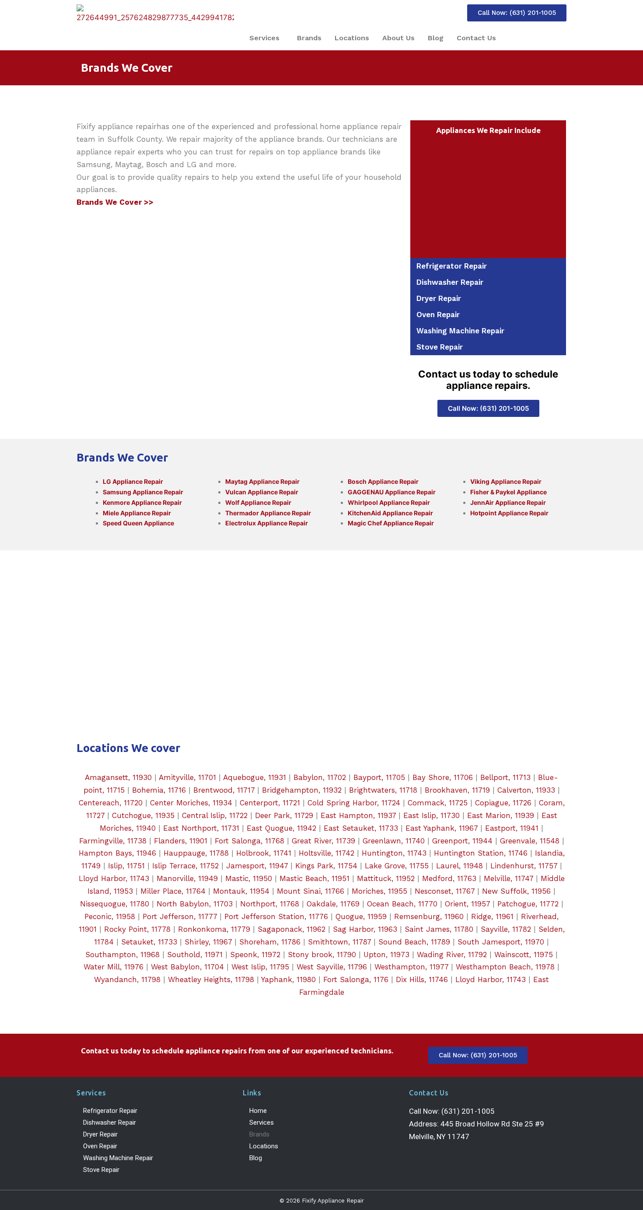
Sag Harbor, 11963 (365, 929)
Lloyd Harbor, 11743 (114, 878)
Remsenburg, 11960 (429, 916)
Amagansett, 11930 (118, 777)
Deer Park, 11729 (284, 815)
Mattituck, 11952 (386, 878)
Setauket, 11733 (149, 941)
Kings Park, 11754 (326, 865)
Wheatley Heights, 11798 (211, 979)
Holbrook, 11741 (263, 853)
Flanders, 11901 (180, 840)
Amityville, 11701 (187, 777)
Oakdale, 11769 (333, 903)
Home (258, 1111)
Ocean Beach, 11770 (402, 903)
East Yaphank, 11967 (441, 828)
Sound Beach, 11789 (414, 941)
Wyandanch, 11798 (127, 979)
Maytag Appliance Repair (262, 481)
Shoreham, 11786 (270, 941)
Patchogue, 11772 (528, 903)
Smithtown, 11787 (339, 941)
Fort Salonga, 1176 (355, 979)
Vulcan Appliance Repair (261, 492)
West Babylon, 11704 (187, 966)
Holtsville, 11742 (326, 853)
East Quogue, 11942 (281, 828)
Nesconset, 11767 (445, 891)
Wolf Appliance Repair (258, 502)
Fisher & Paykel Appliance (508, 492)
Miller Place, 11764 (173, 891)
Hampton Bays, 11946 (117, 853)
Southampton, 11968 (122, 954)
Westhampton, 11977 (411, 966)
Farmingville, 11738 (113, 840)
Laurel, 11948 (459, 865)
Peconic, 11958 (109, 916)
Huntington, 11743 (394, 853)
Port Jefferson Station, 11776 (276, 916)
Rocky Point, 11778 (137, 929)
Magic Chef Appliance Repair (391, 523)
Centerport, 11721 (270, 802)
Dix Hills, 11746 (422, 979)
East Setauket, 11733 (361, 828)
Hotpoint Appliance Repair (509, 513)
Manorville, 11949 (187, 878)
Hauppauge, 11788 (196, 853)
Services (264, 38)
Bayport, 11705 (379, 777)
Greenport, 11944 (462, 840)
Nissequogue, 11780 (114, 903)
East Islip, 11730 (431, 815)
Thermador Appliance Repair (268, 513)
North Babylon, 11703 (195, 903)
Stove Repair (439, 347)
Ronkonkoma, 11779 (214, 929)
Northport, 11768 (269, 903)
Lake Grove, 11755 (397, 865)
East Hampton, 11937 (358, 815)
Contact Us (476, 38)
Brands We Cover (126, 67)
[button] (266, 38)
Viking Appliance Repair (506, 481)
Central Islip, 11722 (215, 815)
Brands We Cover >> (115, 202)
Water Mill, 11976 (113, 966)
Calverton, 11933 (526, 790)
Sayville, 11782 (506, 929)
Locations (352, 38)
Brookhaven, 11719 (457, 790)
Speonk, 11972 (255, 954)
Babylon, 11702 (320, 777)
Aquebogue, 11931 (254, 777)
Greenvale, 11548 (529, 840)
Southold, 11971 (195, 954)
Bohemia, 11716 (159, 790)
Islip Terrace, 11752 (185, 865)
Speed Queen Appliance (138, 523)
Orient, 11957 (467, 903)
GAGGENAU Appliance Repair (392, 492)
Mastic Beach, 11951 (314, 878)
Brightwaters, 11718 (383, 790)
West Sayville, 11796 (332, 966)
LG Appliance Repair (133, 481)
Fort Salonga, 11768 (249, 840)
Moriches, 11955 (379, 891)
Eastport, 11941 (511, 828)
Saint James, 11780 (439, 929)
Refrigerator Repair (451, 266)
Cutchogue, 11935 (143, 815)
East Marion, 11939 (500, 815)
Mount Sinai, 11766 (310, 891)
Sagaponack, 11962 (291, 929)
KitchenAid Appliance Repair (390, 513)
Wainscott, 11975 (523, 954)
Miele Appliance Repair (137, 513)
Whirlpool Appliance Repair (389, 502)
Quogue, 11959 (361, 916)
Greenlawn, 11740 (394, 840)
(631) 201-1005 (468, 1111)
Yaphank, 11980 (288, 979)
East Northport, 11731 (201, 828)
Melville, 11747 (508, 878)
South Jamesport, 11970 (501, 941)
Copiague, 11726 (503, 802)
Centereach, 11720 (111, 802)
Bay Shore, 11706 (442, 777)
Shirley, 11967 (208, 941)
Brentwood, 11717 (224, 790)
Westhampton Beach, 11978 (505, 966)
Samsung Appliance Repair (143, 492)
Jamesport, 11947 (257, 865)
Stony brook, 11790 (322, 954)
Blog (436, 38)
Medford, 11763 (449, 878)
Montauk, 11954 (241, 891)
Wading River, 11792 (452, 954)
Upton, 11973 (386, 954)
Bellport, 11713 (505, 777)
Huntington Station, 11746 (481, 853)
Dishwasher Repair (449, 282)
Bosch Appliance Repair (383, 481)
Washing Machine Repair (460, 330)
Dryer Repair (438, 298)
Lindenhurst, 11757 (523, 865)
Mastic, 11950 (248, 878)
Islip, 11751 (126, 865)
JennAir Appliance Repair (508, 502)
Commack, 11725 (438, 802)
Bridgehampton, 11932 (302, 790)
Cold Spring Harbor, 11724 (354, 802)
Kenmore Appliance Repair (142, 502)
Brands (309, 38)
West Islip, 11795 (260, 966)
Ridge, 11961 (492, 916)
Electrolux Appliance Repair (266, 523)
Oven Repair (438, 314)
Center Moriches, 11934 (191, 802)
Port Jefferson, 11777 (180, 916)
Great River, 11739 (323, 840)
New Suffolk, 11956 (516, 891)
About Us (398, 38)
